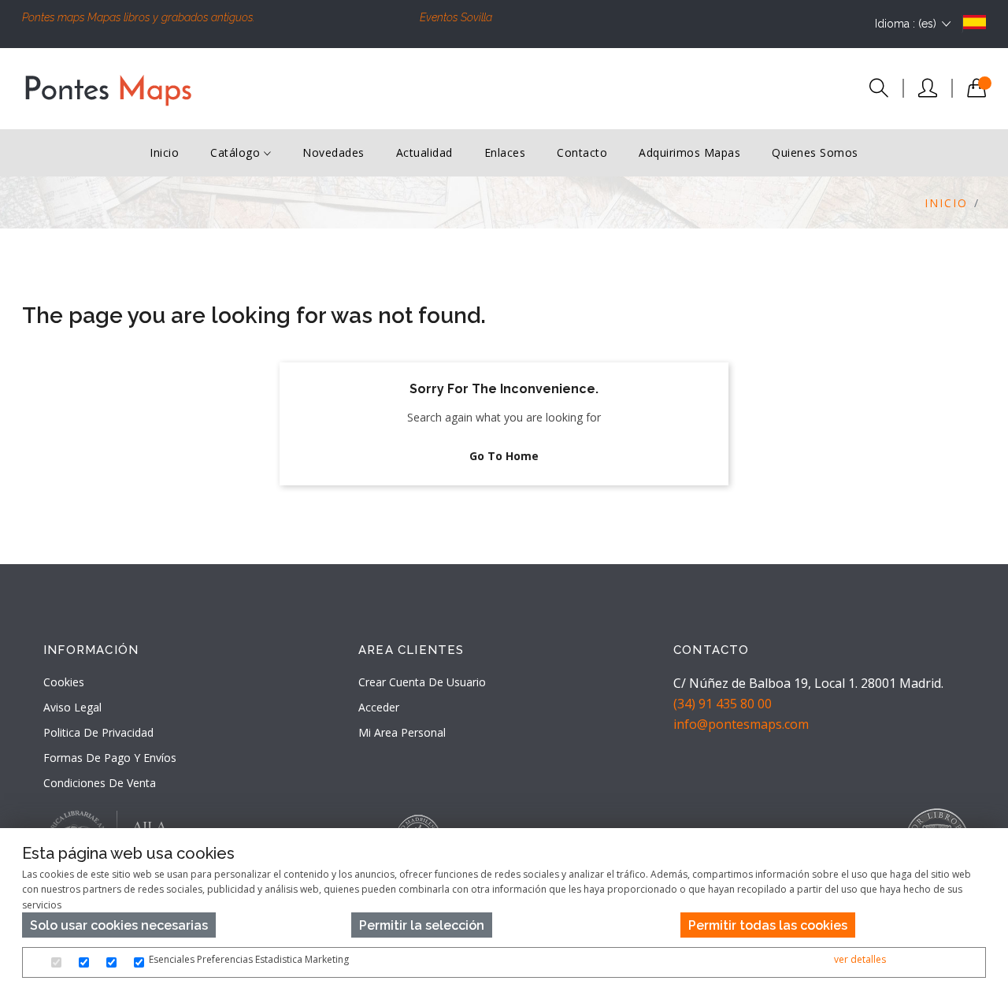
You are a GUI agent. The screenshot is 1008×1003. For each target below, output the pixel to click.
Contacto (582, 152)
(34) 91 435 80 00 (722, 703)
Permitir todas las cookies (767, 925)
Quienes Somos (815, 152)
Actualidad (424, 152)
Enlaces (505, 152)
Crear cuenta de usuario (422, 681)
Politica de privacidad (98, 732)
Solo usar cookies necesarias (119, 925)
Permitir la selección (421, 925)
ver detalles (860, 959)
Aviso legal (72, 707)
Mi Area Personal (402, 732)
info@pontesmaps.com (741, 724)
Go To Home (504, 455)
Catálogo (237, 152)
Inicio (164, 152)
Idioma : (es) (905, 23)
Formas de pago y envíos (109, 757)
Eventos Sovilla (456, 17)
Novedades (333, 152)
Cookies (63, 681)
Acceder (378, 707)
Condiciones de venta (99, 782)
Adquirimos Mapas (689, 152)
